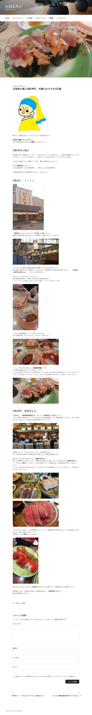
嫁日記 (23, 603)
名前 (15, 648)
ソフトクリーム (61, 18)
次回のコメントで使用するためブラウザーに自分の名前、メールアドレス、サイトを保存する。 (46, 676)
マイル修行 (29, 18)
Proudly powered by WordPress (14, 711)
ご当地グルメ (18, 603)
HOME (7, 18)
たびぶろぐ (13, 6)
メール (16, 657)
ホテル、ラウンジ (41, 18)
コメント (16, 624)
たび (24, 86)
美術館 (51, 18)
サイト (15, 667)
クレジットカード (18, 18)
